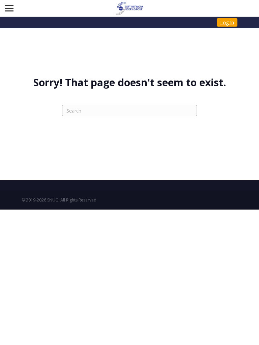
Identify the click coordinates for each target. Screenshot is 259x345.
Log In (227, 22)
